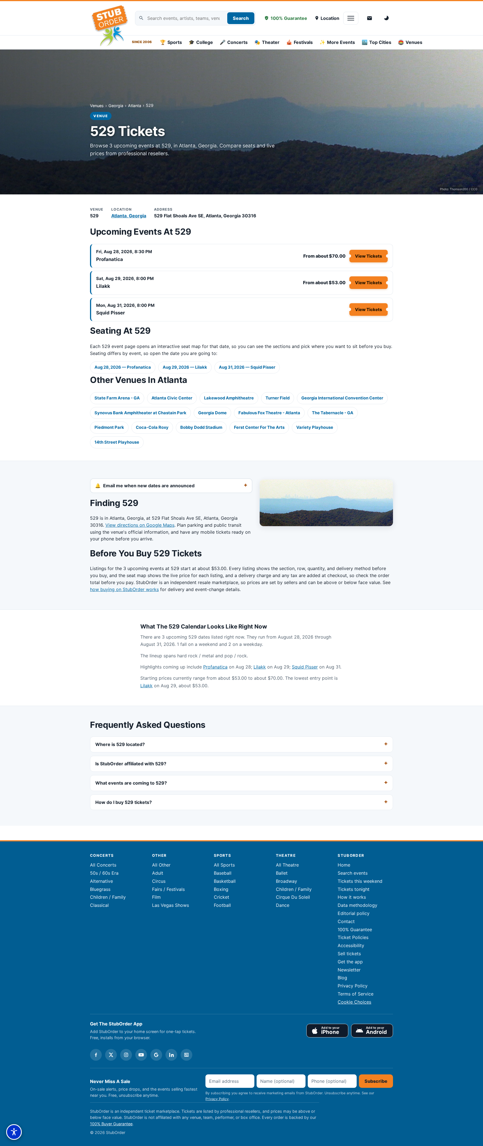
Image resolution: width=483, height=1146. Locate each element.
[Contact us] (369, 18)
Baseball (222, 873)
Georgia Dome (212, 412)
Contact (346, 921)
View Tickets (368, 256)
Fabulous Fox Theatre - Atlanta (269, 412)
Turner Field (278, 398)
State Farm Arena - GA (117, 398)
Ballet (282, 873)
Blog (342, 977)
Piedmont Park (109, 427)
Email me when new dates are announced (149, 485)
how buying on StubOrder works (124, 589)
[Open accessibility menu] (14, 1132)
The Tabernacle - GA (332, 412)
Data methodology (357, 905)
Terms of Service (355, 994)
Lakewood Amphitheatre (229, 398)
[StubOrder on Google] (156, 1055)
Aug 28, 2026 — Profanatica (122, 367)
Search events (353, 873)
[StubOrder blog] (186, 1055)
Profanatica (109, 259)
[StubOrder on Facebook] (96, 1055)
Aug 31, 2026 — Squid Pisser (247, 367)
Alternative (101, 881)
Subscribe (375, 1081)
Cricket (221, 897)
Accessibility (351, 945)
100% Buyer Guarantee (111, 1123)
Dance (282, 905)
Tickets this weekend (360, 881)
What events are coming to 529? (131, 782)
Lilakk (103, 286)
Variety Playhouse (314, 427)
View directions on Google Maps (139, 525)
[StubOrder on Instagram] (126, 1055)
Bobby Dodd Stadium (201, 427)
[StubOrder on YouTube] (141, 1055)
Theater (267, 42)
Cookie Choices (354, 1002)
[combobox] (195, 18)
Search (241, 18)
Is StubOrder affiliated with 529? (130, 763)
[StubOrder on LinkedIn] (171, 1055)
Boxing (221, 889)
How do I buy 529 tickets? (123, 802)
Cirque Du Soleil (293, 897)
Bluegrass (100, 889)
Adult (157, 873)
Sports (171, 42)
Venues (410, 42)
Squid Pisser (110, 313)
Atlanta (134, 105)
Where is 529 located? (120, 744)
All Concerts (103, 865)
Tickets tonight (354, 889)
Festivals (299, 42)
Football (222, 905)
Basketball (225, 881)
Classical (99, 905)
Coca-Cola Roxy (152, 427)
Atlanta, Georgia (128, 215)
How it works (352, 897)
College (201, 42)
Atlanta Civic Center (171, 398)
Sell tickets (349, 953)
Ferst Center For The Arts (259, 427)
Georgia (115, 105)
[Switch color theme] (387, 18)
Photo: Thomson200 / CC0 (458, 189)
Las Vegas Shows (170, 905)
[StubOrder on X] (111, 1055)
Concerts (234, 42)
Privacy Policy (353, 986)
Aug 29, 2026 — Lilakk (185, 367)
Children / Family (108, 897)
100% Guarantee (289, 18)
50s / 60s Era (104, 873)
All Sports (224, 865)
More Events (337, 42)
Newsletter (349, 970)
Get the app (350, 961)
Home (344, 865)
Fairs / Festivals (168, 889)
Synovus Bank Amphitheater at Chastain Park (140, 412)
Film (156, 897)
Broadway (286, 881)
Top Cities (376, 42)
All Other (161, 865)
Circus (158, 881)
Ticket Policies (353, 937)
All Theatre (287, 865)
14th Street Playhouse (116, 442)
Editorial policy (354, 913)
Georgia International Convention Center (342, 398)
